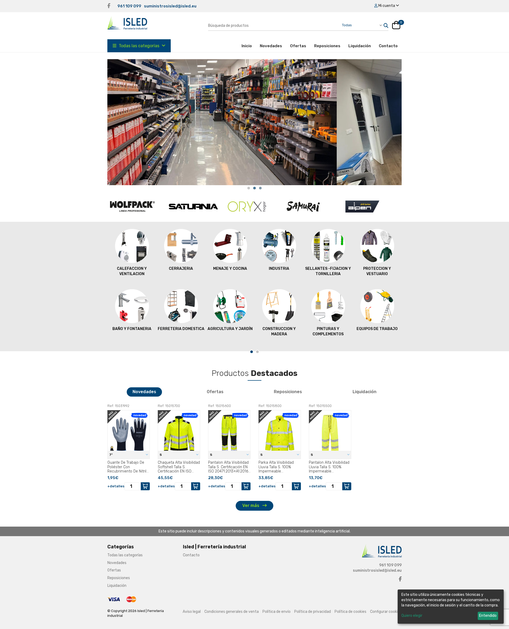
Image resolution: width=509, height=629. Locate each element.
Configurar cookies (386, 611)
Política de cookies (350, 611)
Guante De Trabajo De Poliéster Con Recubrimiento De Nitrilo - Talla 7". (127, 467)
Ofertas (298, 46)
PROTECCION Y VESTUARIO (377, 271)
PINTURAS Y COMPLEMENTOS (328, 331)
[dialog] (451, 606)
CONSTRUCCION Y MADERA (279, 331)
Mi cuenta (387, 5)
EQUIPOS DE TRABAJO (377, 329)
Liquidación (359, 46)
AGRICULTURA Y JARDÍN (230, 329)
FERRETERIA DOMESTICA (181, 329)
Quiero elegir (411, 615)
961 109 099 (129, 6)
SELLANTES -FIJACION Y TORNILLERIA (328, 271)
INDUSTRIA (279, 268)
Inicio (249, 45)
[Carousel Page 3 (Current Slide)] (260, 188)
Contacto (388, 46)
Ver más (251, 505)
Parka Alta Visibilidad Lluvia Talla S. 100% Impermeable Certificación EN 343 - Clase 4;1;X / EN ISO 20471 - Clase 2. (277, 467)
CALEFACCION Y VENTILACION (132, 271)
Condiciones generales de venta (231, 611)
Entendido (488, 615)
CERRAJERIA (181, 268)
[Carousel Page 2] (254, 188)
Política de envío (276, 611)
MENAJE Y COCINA (230, 268)
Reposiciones (327, 46)
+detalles (115, 486)
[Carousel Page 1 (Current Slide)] (251, 352)
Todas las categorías (139, 45)
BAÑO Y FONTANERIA (131, 329)
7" (111, 455)
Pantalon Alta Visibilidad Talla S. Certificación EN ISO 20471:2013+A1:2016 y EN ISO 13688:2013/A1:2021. (228, 467)
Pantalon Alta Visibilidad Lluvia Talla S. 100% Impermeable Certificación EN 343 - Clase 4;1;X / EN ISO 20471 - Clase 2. (329, 467)
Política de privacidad (312, 611)
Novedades (271, 46)
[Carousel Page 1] (249, 188)
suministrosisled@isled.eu (170, 6)
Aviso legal (192, 611)
